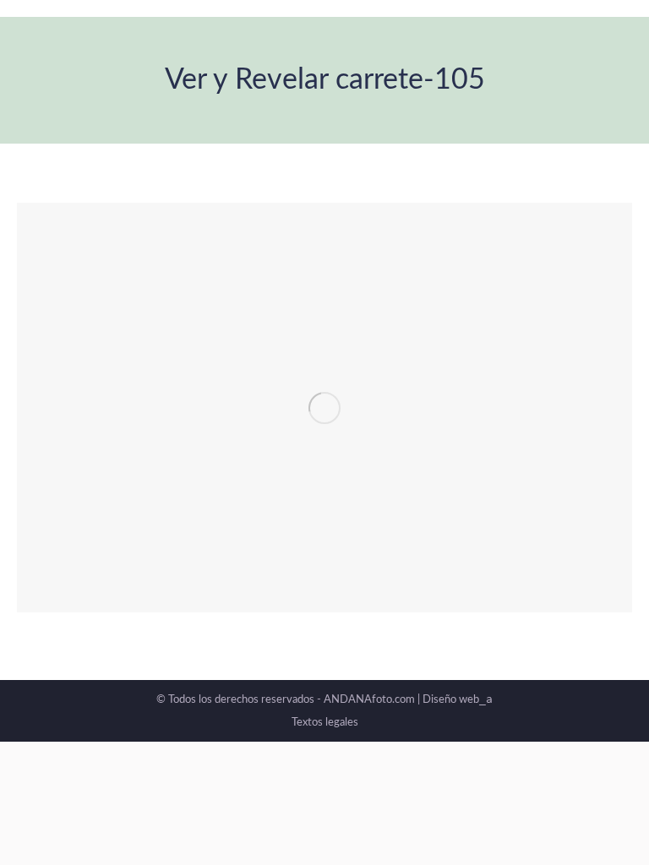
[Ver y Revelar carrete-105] (324, 407)
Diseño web (458, 699)
